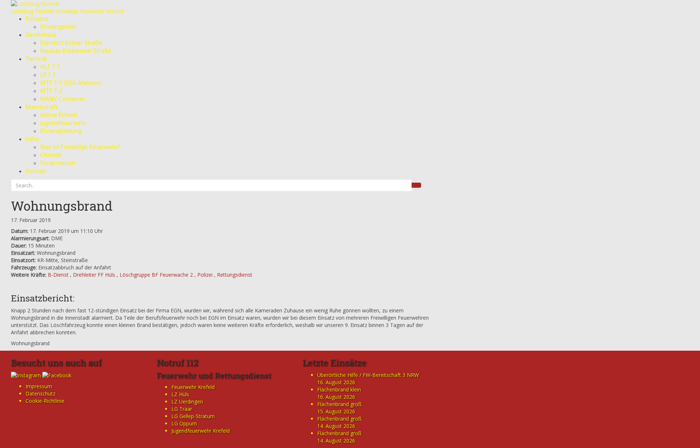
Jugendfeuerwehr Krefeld (200, 430)
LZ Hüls (180, 394)
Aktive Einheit (58, 115)
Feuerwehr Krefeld (193, 386)
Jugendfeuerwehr (63, 123)
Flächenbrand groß (339, 404)
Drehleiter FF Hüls (94, 274)
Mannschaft (42, 107)
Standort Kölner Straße (71, 43)
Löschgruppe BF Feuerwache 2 (156, 274)
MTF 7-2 (51, 91)
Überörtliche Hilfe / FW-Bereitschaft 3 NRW (368, 374)
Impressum (39, 386)
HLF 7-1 (50, 67)
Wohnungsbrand (62, 205)
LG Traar (181, 408)
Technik (36, 59)
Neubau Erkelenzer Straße (75, 51)
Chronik (51, 155)
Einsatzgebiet (58, 27)
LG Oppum (184, 423)
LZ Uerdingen (187, 401)
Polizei (205, 274)
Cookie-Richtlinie (45, 400)
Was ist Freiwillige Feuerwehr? (80, 147)
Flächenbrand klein (339, 389)
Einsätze (37, 19)
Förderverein (57, 163)
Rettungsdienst (234, 274)
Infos (32, 139)
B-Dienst (58, 274)
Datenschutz (40, 393)
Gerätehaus (41, 35)
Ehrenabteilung (61, 131)
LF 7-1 (48, 75)
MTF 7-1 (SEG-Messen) (71, 83)
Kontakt (36, 171)
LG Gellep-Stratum (193, 416)
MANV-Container (63, 99)
